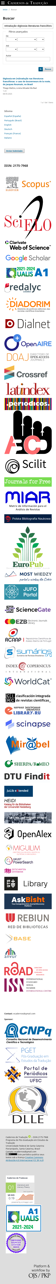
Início (5, 9)
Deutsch (8, 129)
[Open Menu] (3, 3)
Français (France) (12, 133)
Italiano (8, 137)
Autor (8, 55)
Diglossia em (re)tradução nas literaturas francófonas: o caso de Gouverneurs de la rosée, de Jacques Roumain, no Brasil (27, 81)
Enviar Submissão (14, 151)
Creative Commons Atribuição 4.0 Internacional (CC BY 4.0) (25, 1159)
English (7, 124)
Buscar (48, 69)
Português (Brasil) (13, 120)
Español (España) (12, 116)
